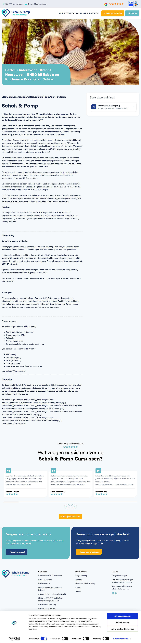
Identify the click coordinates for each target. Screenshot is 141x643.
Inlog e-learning (81, 575)
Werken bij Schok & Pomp (85, 583)
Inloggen (133, 13)
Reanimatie (80, 13)
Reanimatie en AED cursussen (50, 575)
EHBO (69, 13)
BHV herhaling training (47, 604)
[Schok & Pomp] (16, 13)
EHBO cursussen (45, 579)
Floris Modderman (58, 491)
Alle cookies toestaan (122, 616)
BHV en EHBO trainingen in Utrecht (52, 594)
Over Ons (79, 579)
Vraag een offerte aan (90, 551)
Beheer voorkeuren (120, 639)
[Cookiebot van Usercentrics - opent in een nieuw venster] (14, 638)
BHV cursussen (44, 583)
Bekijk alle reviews (71, 516)
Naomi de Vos (101, 491)
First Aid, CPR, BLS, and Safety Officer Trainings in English (50, 599)
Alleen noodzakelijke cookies (122, 629)
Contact (92, 13)
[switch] (65, 638)
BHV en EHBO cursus (46, 608)
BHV (61, 13)
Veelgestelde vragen (119, 575)
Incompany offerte (114, 13)
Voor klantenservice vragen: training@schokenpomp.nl (122, 580)
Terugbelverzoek (17, 551)
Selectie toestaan (122, 623)
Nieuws (78, 587)
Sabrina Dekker (12, 491)
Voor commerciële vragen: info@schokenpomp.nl (122, 587)
